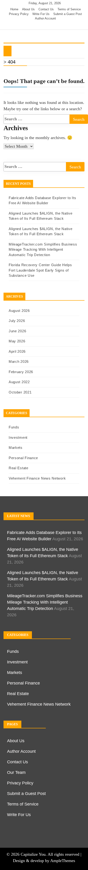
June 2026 (17, 331)
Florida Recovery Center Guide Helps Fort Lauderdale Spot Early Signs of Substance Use (40, 270)
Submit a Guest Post (67, 14)
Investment (18, 437)
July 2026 (17, 321)
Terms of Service (69, 9)
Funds (14, 427)
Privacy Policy (19, 14)
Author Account (45, 18)
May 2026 (17, 341)
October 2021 (20, 392)
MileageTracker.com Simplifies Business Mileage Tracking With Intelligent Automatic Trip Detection (43, 249)
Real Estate (18, 468)
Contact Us (46, 9)
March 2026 (19, 361)
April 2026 (17, 351)
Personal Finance (23, 458)
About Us (28, 9)
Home (14, 9)
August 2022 (19, 382)
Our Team (16, 772)
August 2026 (19, 311)
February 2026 (21, 372)
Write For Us (41, 14)
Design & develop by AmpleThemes (44, 860)
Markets (16, 448)
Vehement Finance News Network (37, 478)
